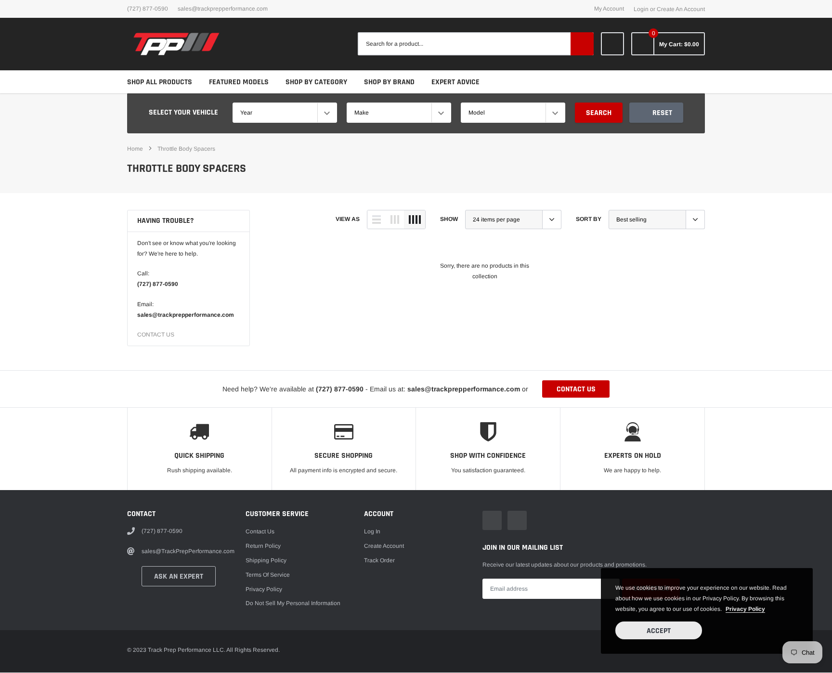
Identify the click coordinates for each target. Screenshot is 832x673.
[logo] (176, 44)
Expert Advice (455, 82)
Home (135, 148)
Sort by (588, 219)
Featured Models (239, 82)
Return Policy (263, 546)
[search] (582, 43)
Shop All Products (159, 82)
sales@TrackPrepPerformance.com (223, 9)
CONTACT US (155, 334)
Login (641, 9)
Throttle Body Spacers (186, 148)
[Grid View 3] (395, 219)
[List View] (376, 219)
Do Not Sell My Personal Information (293, 603)
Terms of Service (268, 574)
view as (348, 219)
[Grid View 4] (414, 219)
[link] (612, 43)
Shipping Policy (266, 560)
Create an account (681, 9)
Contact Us (260, 531)
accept (659, 631)
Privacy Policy (264, 589)
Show (449, 219)
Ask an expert (178, 576)
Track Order (379, 560)
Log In (372, 531)
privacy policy (745, 609)
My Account (609, 9)
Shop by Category (316, 82)
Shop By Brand (389, 82)
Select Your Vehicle (183, 112)
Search (598, 113)
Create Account (384, 546)
